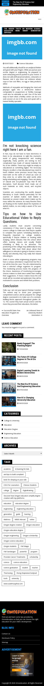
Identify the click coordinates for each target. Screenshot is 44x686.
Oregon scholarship (30, 535)
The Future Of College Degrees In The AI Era (26, 358)
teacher (35, 568)
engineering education (25, 509)
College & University (11, 420)
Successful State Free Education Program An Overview (11, 312)
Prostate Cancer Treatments (14, 557)
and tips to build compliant (14, 474)
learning (27, 514)
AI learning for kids (22, 469)
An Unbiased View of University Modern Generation (34, 312)
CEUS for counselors (11, 485)
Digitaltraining (28, 490)
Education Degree (11, 429)
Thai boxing (8, 573)
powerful (23, 551)
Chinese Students (30, 485)
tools (6, 578)
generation (8, 514)
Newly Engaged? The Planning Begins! (26, 344)
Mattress (7, 519)
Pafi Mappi (25, 546)
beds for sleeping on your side (15, 480)
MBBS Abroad (20, 519)
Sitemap (5, 642)
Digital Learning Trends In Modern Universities (28, 371)
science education (20, 562)
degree (16, 490)
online (32, 519)
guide (18, 514)
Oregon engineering (11, 535)
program (34, 551)
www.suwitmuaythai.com (13, 584)
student (25, 568)
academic (7, 469)
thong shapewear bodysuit (27, 573)
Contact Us (6, 634)
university (15, 578)
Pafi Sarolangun (10, 551)
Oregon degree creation (13, 525)
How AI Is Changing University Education (26, 398)
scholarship (34, 557)
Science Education (26, 63)
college (6, 490)
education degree (22, 503)
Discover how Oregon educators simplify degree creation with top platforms (22, 497)
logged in (15, 327)
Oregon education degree (13, 530)
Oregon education (33, 525)
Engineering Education (12, 433)
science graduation (11, 568)
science (6, 562)
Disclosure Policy (8, 638)
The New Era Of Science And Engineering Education (23, 3)
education (7, 503)
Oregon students (10, 546)
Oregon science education (13, 541)
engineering (8, 509)
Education (8, 425)
